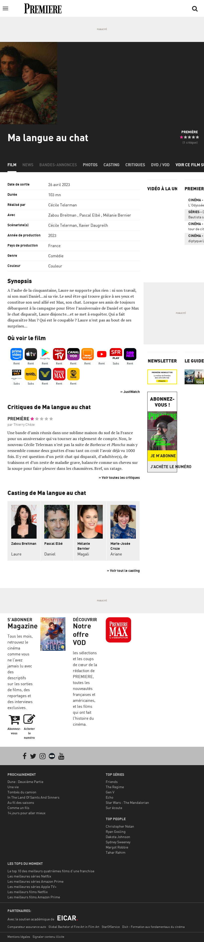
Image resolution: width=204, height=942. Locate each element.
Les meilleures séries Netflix (29, 876)
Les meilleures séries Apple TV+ (31, 886)
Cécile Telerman (62, 204)
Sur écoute (114, 808)
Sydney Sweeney (118, 842)
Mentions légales (18, 937)
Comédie (55, 255)
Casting (111, 164)
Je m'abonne (163, 455)
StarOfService (111, 927)
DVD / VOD (160, 164)
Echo (109, 797)
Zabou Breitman (62, 215)
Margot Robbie (117, 847)
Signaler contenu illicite (48, 937)
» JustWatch (130, 392)
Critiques (135, 164)
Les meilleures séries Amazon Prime (35, 881)
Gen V (110, 792)
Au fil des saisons (20, 802)
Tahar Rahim (115, 852)
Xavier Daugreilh (93, 225)
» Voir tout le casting (123, 570)
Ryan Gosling (116, 831)
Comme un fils (18, 808)
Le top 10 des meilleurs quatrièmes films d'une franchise (50, 871)
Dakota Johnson (118, 837)
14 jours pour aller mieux (26, 813)
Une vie (13, 787)
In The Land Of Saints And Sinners (33, 797)
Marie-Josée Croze (120, 546)
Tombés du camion (21, 792)
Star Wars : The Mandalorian (127, 802)
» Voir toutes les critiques (119, 477)
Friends (112, 782)
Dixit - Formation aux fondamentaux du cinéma (153, 927)
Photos (90, 164)
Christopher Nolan (120, 826)
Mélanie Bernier (117, 215)
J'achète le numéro (164, 466)
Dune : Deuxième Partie (25, 782)
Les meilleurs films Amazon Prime (33, 897)
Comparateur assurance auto (26, 927)
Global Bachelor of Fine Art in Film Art (74, 927)
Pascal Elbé (89, 215)
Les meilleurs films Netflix (27, 892)
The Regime (115, 787)
